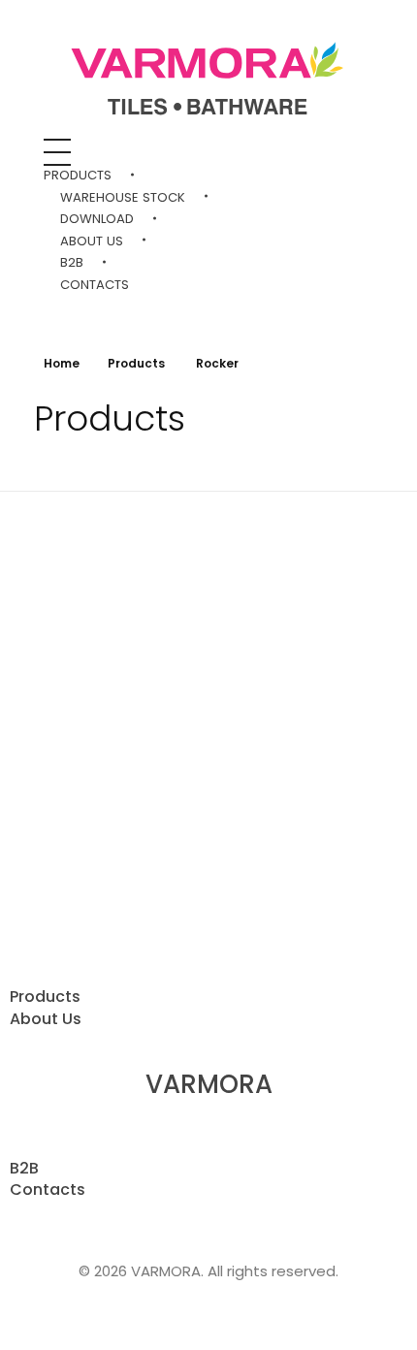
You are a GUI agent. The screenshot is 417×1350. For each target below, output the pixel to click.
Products (136, 363)
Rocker (62, 819)
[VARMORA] (208, 81)
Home (62, 363)
